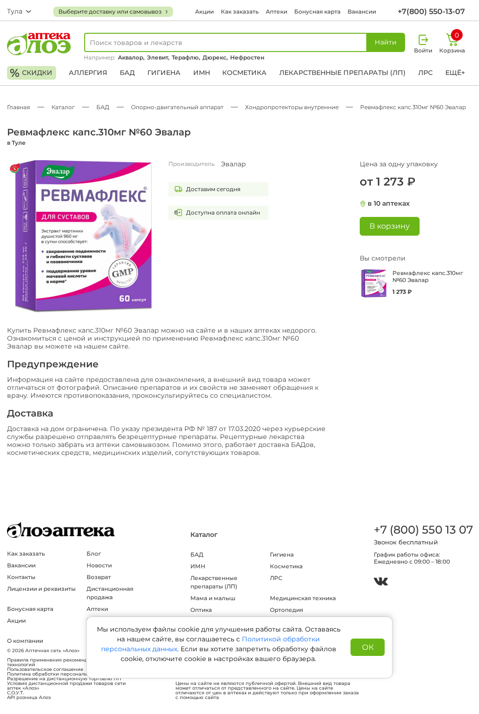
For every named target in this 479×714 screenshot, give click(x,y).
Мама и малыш (212, 598)
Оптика (201, 609)
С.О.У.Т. (15, 693)
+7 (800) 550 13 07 (423, 529)
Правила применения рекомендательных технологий (59, 662)
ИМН (201, 72)
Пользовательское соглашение (45, 669)
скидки (31, 73)
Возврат (99, 576)
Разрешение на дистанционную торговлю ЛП (64, 679)
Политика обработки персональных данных (61, 674)
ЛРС (425, 72)
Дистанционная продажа (110, 593)
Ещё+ (455, 72)
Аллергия (88, 72)
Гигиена (164, 72)
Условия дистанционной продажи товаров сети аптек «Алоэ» (66, 686)
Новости (99, 565)
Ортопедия (286, 609)
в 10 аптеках (389, 204)
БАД (127, 72)
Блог (94, 553)
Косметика (244, 72)
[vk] (381, 582)
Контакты (21, 576)
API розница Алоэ (29, 697)
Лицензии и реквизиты (41, 588)
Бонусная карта (317, 11)
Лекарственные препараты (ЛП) (342, 72)
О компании (25, 640)
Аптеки (276, 11)
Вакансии (362, 11)
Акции (204, 11)
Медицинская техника (303, 598)
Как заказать (240, 11)
